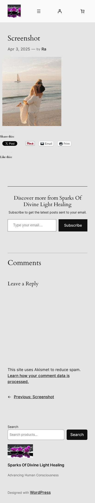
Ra (44, 49)
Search (13, 427)
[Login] (59, 11)
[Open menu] (39, 11)
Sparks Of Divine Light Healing (36, 465)
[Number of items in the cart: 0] (82, 11)
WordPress (40, 492)
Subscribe (73, 225)
